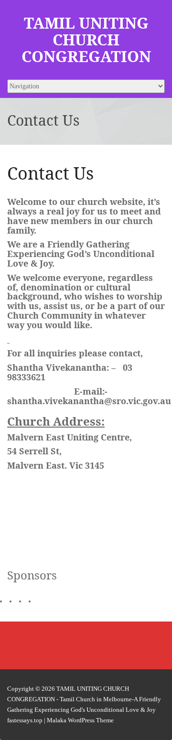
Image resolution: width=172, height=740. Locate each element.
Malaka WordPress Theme (80, 720)
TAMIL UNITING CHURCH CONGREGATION (86, 39)
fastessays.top (25, 720)
